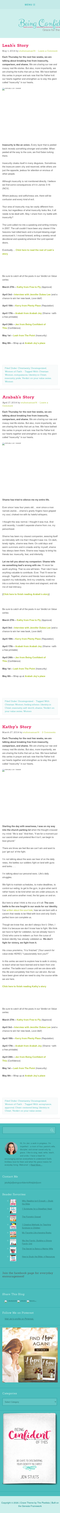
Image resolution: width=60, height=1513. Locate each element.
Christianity (24, 368)
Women (9, 381)
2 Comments (49, 732)
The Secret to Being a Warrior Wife (37, 1248)
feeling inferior (32, 704)
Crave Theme (27, 1502)
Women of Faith (13, 371)
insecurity (10, 378)
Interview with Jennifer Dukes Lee (32, 294)
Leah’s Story (15, 45)
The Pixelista (43, 1502)
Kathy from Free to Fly (29, 287)
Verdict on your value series (36, 378)
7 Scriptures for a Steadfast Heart (37, 1208)
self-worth (28, 708)
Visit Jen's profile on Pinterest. (19, 1318)
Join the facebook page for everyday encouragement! (27, 1274)
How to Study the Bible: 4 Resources (38, 1256)
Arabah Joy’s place (35, 343)
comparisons (21, 374)
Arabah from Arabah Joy (28, 313)
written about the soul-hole (19, 910)
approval (9, 1107)
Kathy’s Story (16, 727)
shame (38, 708)
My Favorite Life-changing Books (36, 1232)
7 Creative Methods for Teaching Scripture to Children (36, 1226)
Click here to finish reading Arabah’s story (26, 594)
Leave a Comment (48, 51)
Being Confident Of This (30, 22)
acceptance (45, 1104)
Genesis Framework (32, 1506)
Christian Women (14, 704)
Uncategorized (38, 368)
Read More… (36, 1164)
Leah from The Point (24, 335)
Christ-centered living (26, 1107)
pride (18, 378)
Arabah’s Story (18, 397)
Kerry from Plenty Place (28, 305)
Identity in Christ (37, 374)
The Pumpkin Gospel (31, 1216)
